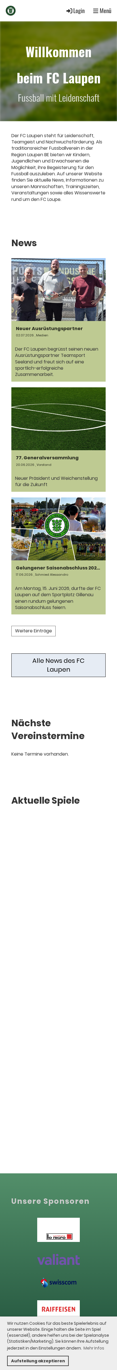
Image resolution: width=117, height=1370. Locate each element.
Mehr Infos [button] (93, 1348)
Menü (104, 11)
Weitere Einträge (33, 631)
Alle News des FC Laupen (58, 665)
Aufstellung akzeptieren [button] (38, 1361)
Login (79, 10)
